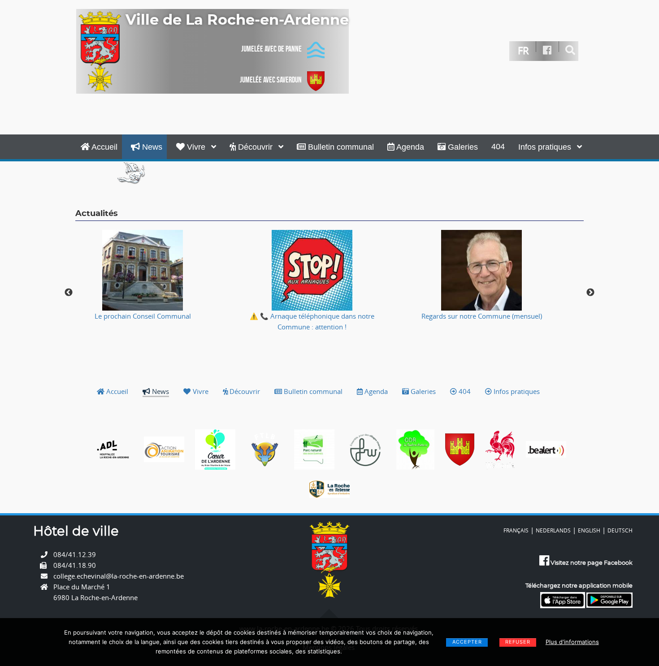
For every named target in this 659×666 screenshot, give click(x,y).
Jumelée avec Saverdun (271, 79)
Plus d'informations (572, 641)
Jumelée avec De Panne (271, 48)
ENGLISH (589, 530)
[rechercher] (570, 50)
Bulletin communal (340, 147)
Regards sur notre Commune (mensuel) (481, 315)
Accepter (467, 642)
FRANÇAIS (516, 530)
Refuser (517, 642)
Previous (68, 292)
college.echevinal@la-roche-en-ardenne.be (118, 575)
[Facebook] (547, 50)
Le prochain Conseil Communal (143, 315)
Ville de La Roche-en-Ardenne (237, 20)
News (151, 147)
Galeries (462, 147)
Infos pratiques (545, 147)
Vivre (196, 147)
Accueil (103, 147)
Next (590, 292)
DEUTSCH (620, 530)
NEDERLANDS (553, 530)
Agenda (409, 147)
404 (498, 146)
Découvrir (255, 147)
